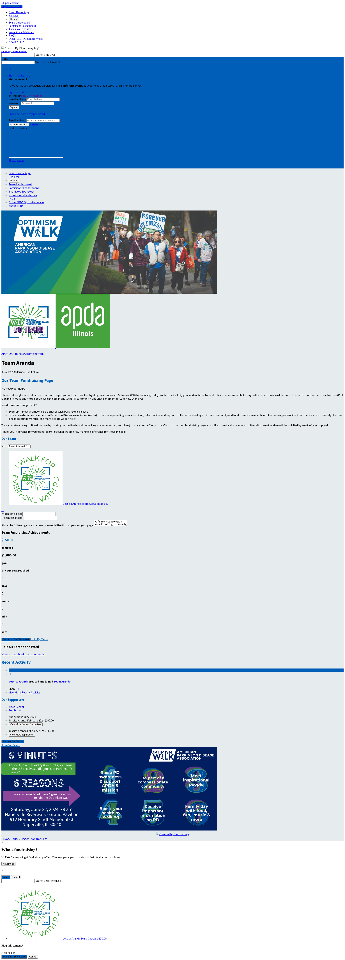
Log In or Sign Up (11, 6)
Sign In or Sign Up (19, 75)
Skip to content (10, 2)
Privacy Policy (9, 839)
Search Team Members (48, 880)
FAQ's (12, 35)
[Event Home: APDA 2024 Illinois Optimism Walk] (83, 347)
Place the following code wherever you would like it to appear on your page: (47, 525)
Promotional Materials (21, 32)
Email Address (17, 99)
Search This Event (45, 54)
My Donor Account (33, 95)
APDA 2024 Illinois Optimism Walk (22, 353)
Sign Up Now (16, 92)
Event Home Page (19, 12)
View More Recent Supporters (25, 724)
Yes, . (6, 877)
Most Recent (16, 707)
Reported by (8, 952)
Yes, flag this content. (14, 956)
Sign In (33, 124)
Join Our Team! (10, 745)
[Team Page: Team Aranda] (28, 347)
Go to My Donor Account (14, 51)
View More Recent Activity (24, 692)
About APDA (16, 41)
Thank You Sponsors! (21, 29)
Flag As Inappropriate (33, 839)
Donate (13, 19)
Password (14, 103)
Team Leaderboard (19, 22)
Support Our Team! (13, 741)
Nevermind (8, 863)
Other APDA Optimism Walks (26, 38)
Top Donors (16, 710)
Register (13, 15)
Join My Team (39, 639)
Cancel (16, 877)
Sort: (4, 446)
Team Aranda (62, 681)
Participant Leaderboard (22, 25)
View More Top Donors (22, 734)
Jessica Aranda (18, 681)
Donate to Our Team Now (16, 639)
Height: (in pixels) (12, 517)
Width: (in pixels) (11, 513)
